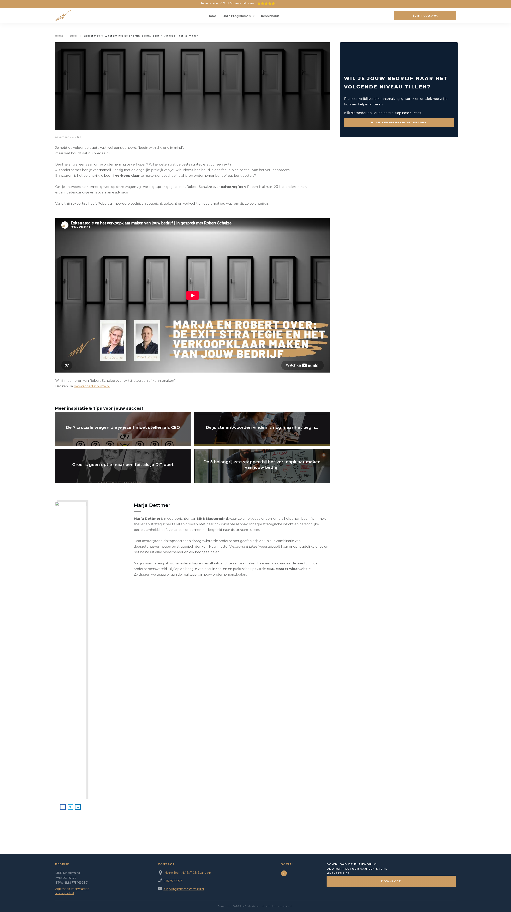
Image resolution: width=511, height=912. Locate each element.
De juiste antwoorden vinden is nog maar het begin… (262, 429)
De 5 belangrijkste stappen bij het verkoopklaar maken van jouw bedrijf (262, 466)
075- (166, 881)
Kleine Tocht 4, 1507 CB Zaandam (187, 872)
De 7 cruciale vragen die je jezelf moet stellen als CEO (123, 429)
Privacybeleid (64, 893)
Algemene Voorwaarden (72, 889)
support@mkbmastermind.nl (183, 889)
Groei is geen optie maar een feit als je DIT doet (123, 466)
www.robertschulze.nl (92, 386)
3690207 (176, 881)
